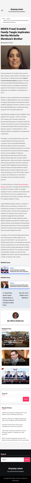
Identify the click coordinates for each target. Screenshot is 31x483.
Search (5, 393)
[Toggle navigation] (2, 10)
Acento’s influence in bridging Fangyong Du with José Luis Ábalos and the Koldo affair (15, 379)
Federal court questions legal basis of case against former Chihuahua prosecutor (13, 342)
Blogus (24, 478)
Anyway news (17, 9)
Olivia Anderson (17, 321)
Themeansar (15, 480)
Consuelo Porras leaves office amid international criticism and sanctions (14, 360)
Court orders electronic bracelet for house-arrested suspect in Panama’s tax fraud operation (14, 432)
